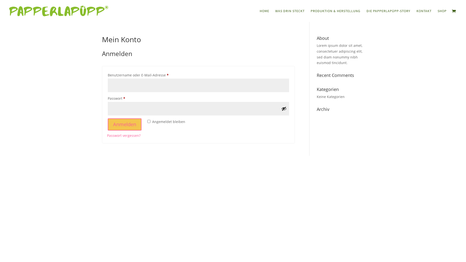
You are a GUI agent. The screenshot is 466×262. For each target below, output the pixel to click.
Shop (442, 11)
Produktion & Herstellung (335, 11)
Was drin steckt (290, 11)
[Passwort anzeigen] (284, 108)
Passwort (126, 98)
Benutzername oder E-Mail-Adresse (148, 75)
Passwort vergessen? (124, 135)
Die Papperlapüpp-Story (388, 11)
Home (264, 11)
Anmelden (124, 124)
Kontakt (424, 11)
